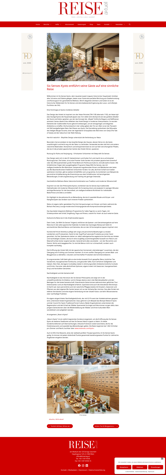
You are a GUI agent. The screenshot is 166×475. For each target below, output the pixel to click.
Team (98, 24)
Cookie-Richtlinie (129, 471)
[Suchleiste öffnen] (129, 24)
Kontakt (106, 24)
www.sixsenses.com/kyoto (84, 328)
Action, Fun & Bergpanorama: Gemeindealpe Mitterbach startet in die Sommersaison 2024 (107, 426)
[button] (162, 458)
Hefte (57, 24)
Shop (91, 24)
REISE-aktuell (60, 419)
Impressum (151, 471)
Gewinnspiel (82, 24)
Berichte (46, 24)
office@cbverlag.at (83, 456)
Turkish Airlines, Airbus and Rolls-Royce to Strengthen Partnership (62, 426)
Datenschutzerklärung (141, 471)
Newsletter (119, 24)
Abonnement (69, 24)
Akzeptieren (124, 467)
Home (38, 24)
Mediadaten (72, 470)
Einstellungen (155, 467)
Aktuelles (52, 419)
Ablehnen (140, 467)
